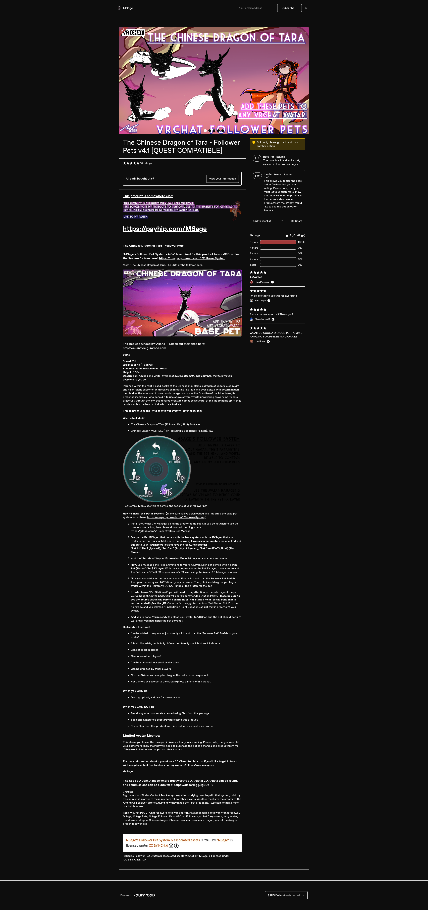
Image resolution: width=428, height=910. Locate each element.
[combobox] (268, 221)
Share (298, 221)
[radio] (277, 160)
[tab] (205, 130)
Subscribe (288, 8)
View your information (222, 178)
